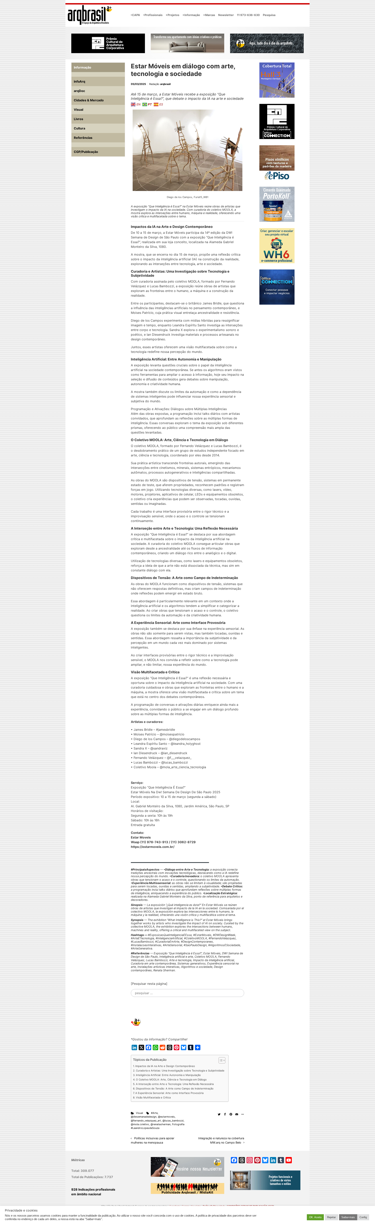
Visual (139, 1113)
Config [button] (363, 1217)
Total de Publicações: (87, 1177)
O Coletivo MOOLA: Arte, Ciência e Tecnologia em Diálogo (171, 1079)
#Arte (154, 1113)
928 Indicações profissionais (93, 1189)
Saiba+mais (348, 1217)
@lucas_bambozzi (173, 1120)
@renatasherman (161, 1124)
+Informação (191, 15)
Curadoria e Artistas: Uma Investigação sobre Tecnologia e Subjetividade (180, 1070)
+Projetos (172, 15)
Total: (76, 1171)
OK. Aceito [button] (315, 1217)
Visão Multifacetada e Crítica (153, 1097)
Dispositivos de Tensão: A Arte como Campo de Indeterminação (174, 1088)
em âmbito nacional (86, 1194)
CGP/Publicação (86, 152)
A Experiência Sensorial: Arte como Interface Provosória (169, 1093)
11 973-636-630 (248, 15)
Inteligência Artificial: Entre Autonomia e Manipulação (168, 1075)
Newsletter (226, 15)
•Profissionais (152, 15)
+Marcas (209, 15)
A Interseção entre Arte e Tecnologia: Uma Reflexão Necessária (175, 1084)
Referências (83, 138)
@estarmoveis (166, 1116)
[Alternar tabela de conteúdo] (220, 1060)
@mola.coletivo (140, 1124)
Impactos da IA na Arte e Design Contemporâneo (165, 1066)
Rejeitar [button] (331, 1217)
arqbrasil (165, 84)
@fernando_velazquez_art (146, 1120)
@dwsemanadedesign (143, 1116)
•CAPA (135, 15)
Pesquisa (269, 15)
